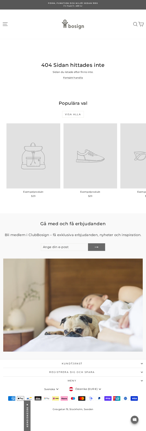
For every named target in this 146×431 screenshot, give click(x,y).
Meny (72, 380)
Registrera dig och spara (72, 372)
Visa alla (73, 114)
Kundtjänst (72, 363)
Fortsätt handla (73, 77)
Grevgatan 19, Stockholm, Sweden (73, 409)
